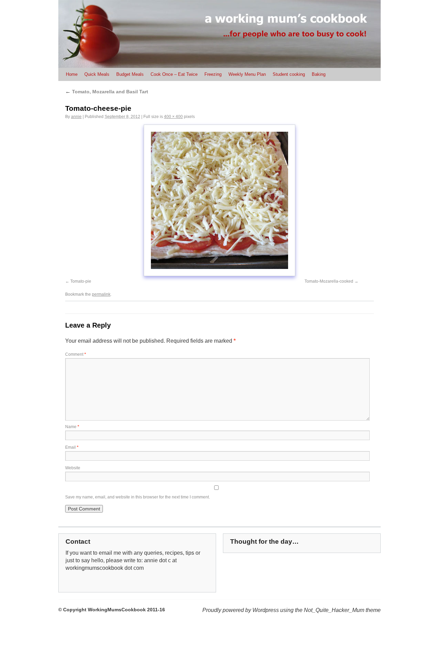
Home (72, 74)
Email (72, 447)
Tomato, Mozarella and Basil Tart (106, 91)
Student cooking (289, 74)
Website (72, 468)
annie (76, 116)
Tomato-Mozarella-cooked (329, 281)
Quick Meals (96, 74)
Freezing (213, 74)
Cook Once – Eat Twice (174, 74)
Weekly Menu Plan (247, 74)
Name (72, 426)
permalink (101, 294)
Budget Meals (130, 74)
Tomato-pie (80, 281)
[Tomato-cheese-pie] (219, 200)
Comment (75, 354)
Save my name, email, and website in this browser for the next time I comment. (137, 497)
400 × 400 (173, 116)
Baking (318, 74)
